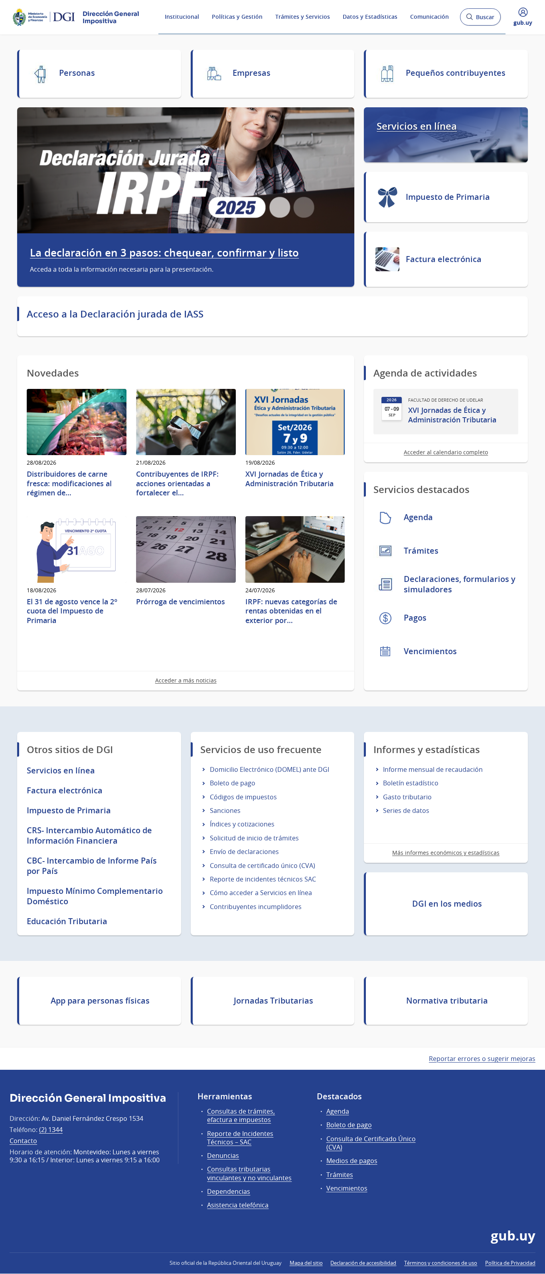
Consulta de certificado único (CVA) (262, 865)
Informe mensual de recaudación (433, 769)
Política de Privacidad (510, 1262)
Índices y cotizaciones (242, 824)
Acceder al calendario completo (446, 452)
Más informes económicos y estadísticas (446, 852)
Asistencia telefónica (238, 1205)
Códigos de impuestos (243, 797)
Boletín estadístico (410, 783)
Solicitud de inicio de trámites (254, 838)
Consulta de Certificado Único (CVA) (371, 1143)
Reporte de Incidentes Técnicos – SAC (240, 1137)
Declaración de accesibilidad (363, 1262)
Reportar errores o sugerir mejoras (482, 1058)
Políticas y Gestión (237, 16)
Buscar (480, 19)
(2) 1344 (51, 1129)
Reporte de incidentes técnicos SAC (263, 879)
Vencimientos (346, 1188)
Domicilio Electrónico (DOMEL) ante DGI (269, 769)
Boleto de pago (232, 783)
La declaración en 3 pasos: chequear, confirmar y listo (164, 253)
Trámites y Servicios (302, 16)
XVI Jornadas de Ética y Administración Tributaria (452, 415)
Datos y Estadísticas (370, 16)
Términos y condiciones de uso (440, 1262)
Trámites (339, 1174)
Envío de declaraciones (244, 851)
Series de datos (406, 810)
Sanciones (225, 810)
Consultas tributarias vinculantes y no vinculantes (249, 1173)
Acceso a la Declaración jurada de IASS (115, 314)
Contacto (23, 1140)
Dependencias (228, 1191)
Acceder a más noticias (186, 680)
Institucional (182, 16)
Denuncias (223, 1155)
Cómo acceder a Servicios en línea (261, 892)
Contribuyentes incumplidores (256, 906)
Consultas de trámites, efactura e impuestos (241, 1115)
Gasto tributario (407, 797)
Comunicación (429, 16)
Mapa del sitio (306, 1262)
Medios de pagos (351, 1160)
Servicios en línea (417, 126)
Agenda (337, 1111)
